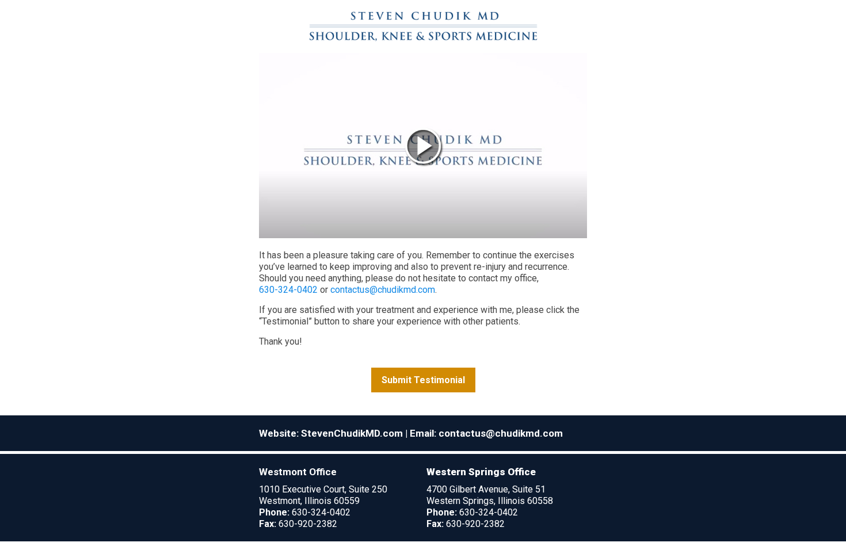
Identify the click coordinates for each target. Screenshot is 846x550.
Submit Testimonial (423, 380)
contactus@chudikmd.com (382, 289)
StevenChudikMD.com (352, 433)
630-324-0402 (288, 289)
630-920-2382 (308, 523)
